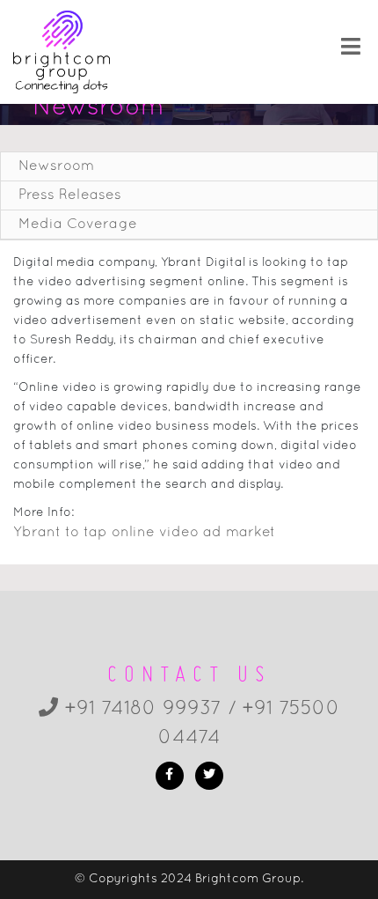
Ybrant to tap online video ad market (144, 533)
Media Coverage (77, 224)
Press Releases (69, 195)
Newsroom (56, 166)
